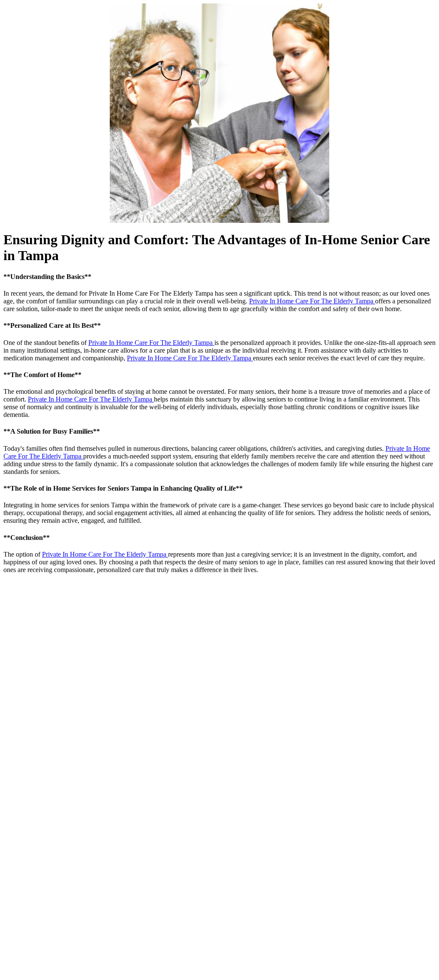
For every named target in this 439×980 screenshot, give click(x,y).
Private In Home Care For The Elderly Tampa (312, 301)
